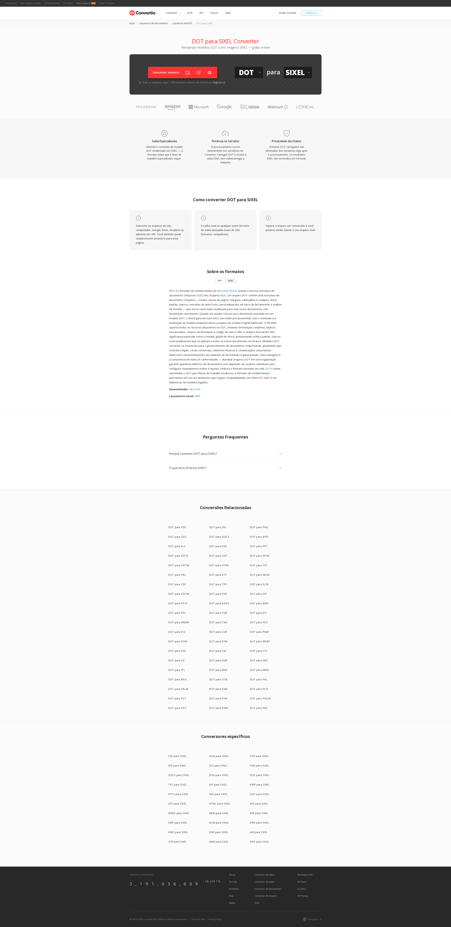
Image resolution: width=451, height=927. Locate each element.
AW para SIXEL (259, 832)
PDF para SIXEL (259, 756)
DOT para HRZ (259, 660)
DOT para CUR (218, 632)
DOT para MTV (177, 679)
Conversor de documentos (153, 23)
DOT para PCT (177, 698)
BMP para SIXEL (260, 784)
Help (227, 12)
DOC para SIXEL (259, 775)
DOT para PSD (218, 593)
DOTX (269, 368)
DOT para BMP (259, 603)
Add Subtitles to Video (30, 3)
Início (132, 23)
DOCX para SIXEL (178, 775)
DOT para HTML (219, 565)
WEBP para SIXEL (179, 813)
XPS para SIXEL (259, 803)
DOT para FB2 (177, 574)
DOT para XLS (177, 546)
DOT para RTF (218, 574)
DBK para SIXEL (259, 822)
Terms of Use (198, 919)
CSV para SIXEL (177, 756)
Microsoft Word (226, 290)
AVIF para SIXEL (259, 841)
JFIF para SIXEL (177, 803)
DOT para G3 (176, 660)
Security (233, 881)
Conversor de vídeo (264, 874)
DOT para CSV (177, 584)
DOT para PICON (260, 698)
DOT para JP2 (258, 612)
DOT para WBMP (178, 622)
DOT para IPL (176, 670)
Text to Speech (83, 3)
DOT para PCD (259, 689)
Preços (214, 12)
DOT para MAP (218, 670)
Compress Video (52, 3)
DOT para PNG (259, 527)
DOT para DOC (177, 536)
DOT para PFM (218, 698)
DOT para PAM (218, 689)
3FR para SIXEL (177, 841)
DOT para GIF (258, 593)
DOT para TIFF (218, 584)
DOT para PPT (259, 546)
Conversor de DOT (182, 23)
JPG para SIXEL (177, 765)
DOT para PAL (258, 679)
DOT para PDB (218, 612)
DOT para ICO (177, 632)
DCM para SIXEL (219, 822)
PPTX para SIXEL (178, 794)
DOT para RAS (258, 708)
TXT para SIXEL (177, 784)
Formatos (234, 888)
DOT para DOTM (178, 565)
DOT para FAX (218, 651)
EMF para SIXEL (177, 822)
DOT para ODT (218, 555)
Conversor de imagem (266, 895)
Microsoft (194, 389)
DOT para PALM (178, 689)
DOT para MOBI (260, 574)
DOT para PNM (218, 708)
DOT (220, 280)
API (201, 12)
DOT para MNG (259, 670)
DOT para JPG (217, 527)
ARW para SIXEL (219, 841)
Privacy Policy (215, 919)
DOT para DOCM (178, 593)
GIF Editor (68, 3)
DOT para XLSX (259, 584)
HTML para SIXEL (219, 803)
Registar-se (311, 12)
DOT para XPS (177, 612)
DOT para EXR (177, 651)
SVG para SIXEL (218, 794)
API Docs (301, 881)
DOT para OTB (218, 679)
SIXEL (230, 280)
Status (232, 902)
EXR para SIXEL (259, 813)
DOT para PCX (258, 622)
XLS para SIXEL (218, 765)
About (232, 874)
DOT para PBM (259, 632)
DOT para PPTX (178, 603)
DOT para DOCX (219, 536)
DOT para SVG (218, 546)
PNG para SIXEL (259, 765)
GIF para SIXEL (218, 784)
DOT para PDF (177, 527)
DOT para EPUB (260, 555)
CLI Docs (301, 888)
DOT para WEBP (260, 641)
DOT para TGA (218, 622)
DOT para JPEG (259, 536)
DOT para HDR (218, 660)
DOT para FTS (258, 651)
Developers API (305, 874)
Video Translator (107, 3)
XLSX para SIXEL (219, 756)
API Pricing (302, 895)
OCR (189, 12)
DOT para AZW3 (219, 603)
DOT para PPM (218, 641)
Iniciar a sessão (287, 12)
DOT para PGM (177, 641)
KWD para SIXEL (178, 832)
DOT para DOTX (178, 555)
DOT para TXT (258, 565)
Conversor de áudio (265, 881)
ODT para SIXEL (259, 794)
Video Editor (11, 3)
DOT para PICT (177, 708)
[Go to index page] (142, 12)
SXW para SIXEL (218, 832)
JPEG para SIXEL (219, 775)
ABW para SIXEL (219, 813)
